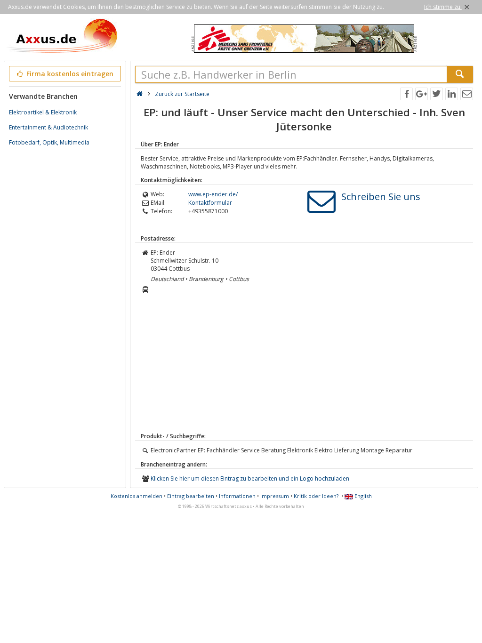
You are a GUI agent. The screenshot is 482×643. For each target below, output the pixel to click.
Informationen (237, 495)
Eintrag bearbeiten (190, 495)
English (362, 495)
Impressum (274, 495)
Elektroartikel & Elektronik (43, 112)
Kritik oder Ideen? (316, 495)
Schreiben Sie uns (380, 196)
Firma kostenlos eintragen (68, 73)
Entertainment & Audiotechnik (48, 127)
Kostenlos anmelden (136, 495)
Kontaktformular (210, 203)
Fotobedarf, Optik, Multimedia (49, 142)
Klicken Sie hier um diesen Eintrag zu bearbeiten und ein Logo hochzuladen (250, 478)
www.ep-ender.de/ (213, 194)
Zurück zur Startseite (182, 94)
